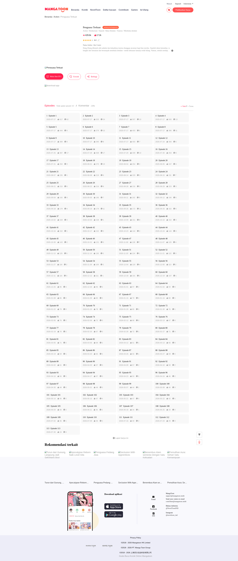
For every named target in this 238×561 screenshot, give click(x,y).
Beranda (75, 10)
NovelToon (95, 10)
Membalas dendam (130, 31)
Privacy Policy (135, 538)
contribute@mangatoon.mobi (176, 501)
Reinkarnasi (93, 31)
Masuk (169, 4)
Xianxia (119, 31)
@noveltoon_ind (172, 515)
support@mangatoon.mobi (175, 496)
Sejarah (178, 4)
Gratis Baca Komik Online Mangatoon (135, 556)
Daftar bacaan (109, 10)
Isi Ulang (144, 10)
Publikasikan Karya (183, 10)
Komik (85, 10)
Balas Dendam (110, 31)
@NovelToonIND (172, 508)
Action (56, 17)
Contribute (124, 10)
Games (134, 10)
